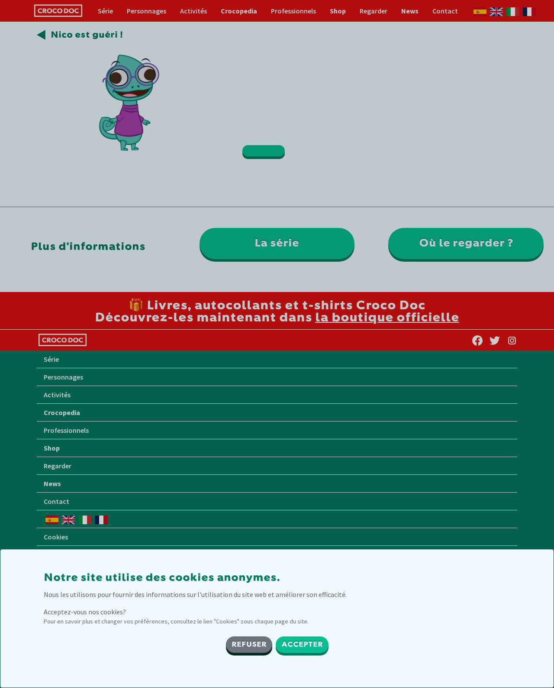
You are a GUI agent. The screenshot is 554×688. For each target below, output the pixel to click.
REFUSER (249, 644)
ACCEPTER (302, 644)
